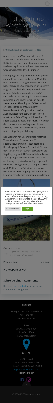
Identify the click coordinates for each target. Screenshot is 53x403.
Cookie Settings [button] (12, 208)
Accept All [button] (27, 208)
